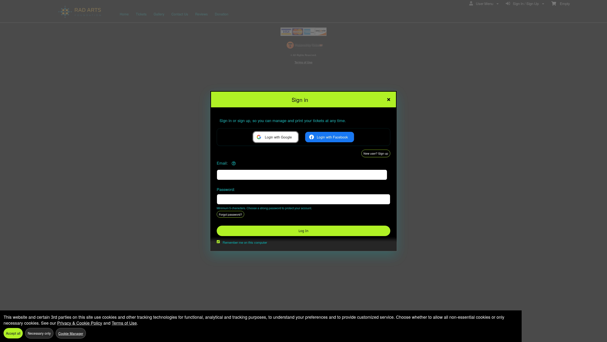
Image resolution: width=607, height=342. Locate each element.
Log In (303, 230)
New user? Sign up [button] (375, 153)
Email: (222, 163)
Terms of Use (124, 323)
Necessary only (39, 333)
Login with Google (278, 137)
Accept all (13, 333)
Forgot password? (230, 214)
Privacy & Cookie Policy (79, 323)
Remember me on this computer (245, 242)
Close (389, 99)
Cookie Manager (70, 333)
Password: (226, 189)
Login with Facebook (332, 137)
